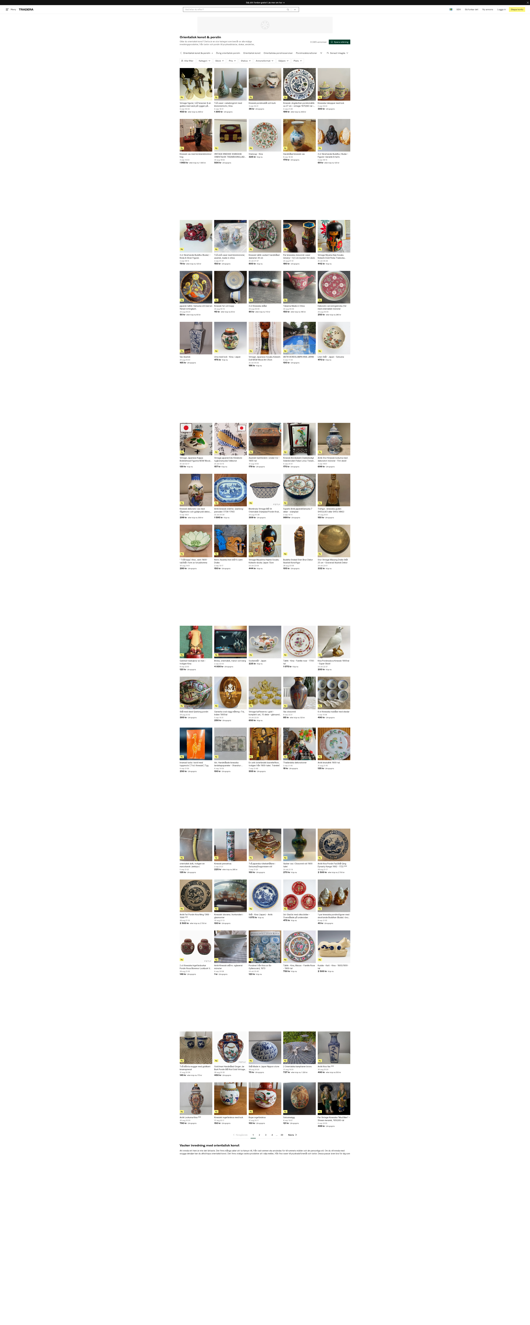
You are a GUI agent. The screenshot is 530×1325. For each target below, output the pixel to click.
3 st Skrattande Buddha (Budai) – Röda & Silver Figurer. (195, 256)
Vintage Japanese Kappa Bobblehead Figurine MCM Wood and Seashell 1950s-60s (195, 459)
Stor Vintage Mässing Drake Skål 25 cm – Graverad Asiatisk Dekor (333, 561)
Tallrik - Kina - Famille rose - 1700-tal (299, 662)
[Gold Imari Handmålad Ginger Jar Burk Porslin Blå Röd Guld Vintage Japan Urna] (230, 1047)
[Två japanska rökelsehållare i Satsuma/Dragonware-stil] (265, 845)
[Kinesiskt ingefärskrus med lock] (230, 1098)
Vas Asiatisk (185, 357)
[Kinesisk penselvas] (230, 845)
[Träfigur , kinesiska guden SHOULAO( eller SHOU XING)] (334, 490)
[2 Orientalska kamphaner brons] (299, 1047)
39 (282, 1135)
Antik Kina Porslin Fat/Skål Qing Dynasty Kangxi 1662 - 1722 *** (332, 865)
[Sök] (288, 9)
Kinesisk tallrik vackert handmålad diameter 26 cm (264, 256)
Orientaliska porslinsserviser (278, 53)
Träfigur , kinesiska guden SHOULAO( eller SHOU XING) (331, 510)
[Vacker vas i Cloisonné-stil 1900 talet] (299, 845)
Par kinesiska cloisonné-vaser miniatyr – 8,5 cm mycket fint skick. (299, 256)
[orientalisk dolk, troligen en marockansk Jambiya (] (196, 845)
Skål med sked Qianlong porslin (194, 711)
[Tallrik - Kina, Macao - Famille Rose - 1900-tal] (299, 946)
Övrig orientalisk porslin (228, 53)
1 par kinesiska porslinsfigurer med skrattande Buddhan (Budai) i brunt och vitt (334, 916)
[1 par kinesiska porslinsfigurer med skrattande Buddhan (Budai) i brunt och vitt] (334, 896)
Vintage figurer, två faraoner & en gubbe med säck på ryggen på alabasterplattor (195, 104)
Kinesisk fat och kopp (224, 306)
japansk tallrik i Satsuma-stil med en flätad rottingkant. (196, 307)
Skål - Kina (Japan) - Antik (260, 914)
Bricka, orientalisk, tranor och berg (230, 661)
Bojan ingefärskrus (257, 1117)
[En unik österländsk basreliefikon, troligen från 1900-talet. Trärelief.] (265, 744)
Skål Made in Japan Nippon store (264, 1066)
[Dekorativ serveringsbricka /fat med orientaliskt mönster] (334, 287)
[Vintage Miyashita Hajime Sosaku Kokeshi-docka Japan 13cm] (265, 541)
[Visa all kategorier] (321, 53)
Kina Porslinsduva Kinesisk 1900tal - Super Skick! (333, 662)
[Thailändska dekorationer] (299, 744)
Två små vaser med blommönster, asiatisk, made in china (229, 256)
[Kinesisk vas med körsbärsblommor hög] (196, 135)
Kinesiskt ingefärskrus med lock (228, 1117)
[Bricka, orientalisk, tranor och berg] (230, 642)
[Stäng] (528, 2)
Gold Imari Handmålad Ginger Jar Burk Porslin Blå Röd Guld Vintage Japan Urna (229, 1068)
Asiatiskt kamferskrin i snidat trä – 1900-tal (264, 459)
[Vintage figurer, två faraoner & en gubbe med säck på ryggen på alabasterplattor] (196, 84)
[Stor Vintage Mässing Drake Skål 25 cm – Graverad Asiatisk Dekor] (334, 541)
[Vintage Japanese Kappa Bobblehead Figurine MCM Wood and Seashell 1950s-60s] (196, 439)
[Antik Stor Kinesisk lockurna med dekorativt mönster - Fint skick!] (334, 439)
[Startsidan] (26, 9)
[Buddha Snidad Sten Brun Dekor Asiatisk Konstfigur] (299, 541)
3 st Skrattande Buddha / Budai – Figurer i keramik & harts (333, 155)
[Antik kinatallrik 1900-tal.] (334, 744)
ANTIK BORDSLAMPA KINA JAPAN (298, 357)
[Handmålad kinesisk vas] (299, 135)
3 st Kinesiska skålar (258, 306)
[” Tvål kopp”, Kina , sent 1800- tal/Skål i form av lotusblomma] (196, 541)
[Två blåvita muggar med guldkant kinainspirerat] (196, 1047)
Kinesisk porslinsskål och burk (262, 103)
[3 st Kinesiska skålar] (265, 287)
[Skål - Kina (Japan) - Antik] (265, 896)
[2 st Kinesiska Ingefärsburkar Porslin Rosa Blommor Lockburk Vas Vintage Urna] (196, 946)
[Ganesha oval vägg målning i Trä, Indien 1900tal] (230, 693)
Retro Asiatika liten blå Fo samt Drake (228, 561)
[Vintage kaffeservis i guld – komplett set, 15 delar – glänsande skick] (265, 693)
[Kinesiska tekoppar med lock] (334, 84)
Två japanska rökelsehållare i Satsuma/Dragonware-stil (262, 865)
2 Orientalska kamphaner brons (297, 1066)
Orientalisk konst (251, 53)
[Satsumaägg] (299, 1098)
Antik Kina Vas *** (326, 1066)
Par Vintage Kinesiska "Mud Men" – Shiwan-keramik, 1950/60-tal (334, 1118)
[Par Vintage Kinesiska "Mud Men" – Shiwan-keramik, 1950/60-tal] (334, 1098)
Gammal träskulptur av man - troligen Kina (193, 662)
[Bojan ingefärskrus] (265, 1098)
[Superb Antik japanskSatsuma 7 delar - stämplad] (299, 490)
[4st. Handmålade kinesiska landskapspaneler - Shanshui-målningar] (230, 744)
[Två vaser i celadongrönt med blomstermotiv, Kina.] (230, 84)
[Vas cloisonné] (299, 693)
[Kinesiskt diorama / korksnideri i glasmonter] (230, 896)
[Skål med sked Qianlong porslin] (196, 693)
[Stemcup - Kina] (265, 135)
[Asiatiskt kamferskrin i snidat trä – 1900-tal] (265, 439)
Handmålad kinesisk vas (294, 154)
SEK (458, 9)
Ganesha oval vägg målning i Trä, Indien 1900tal (229, 713)
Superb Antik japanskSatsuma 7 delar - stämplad (297, 510)
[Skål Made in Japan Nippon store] (265, 1047)
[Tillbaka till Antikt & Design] (181, 53)
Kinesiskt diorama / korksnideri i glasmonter (228, 916)
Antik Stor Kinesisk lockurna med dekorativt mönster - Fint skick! (333, 459)
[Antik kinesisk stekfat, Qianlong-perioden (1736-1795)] (230, 490)
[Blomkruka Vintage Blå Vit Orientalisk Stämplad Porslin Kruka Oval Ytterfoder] (265, 490)
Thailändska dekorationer (295, 762)
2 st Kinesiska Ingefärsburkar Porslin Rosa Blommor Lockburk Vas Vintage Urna (196, 967)
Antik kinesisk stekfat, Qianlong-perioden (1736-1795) (229, 510)
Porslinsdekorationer (306, 53)
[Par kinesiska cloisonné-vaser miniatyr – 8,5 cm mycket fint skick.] (299, 236)
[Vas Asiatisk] (196, 338)
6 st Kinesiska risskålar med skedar (333, 711)
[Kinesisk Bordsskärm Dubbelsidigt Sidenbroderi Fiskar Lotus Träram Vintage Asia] (299, 439)
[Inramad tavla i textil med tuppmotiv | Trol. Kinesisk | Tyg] (196, 744)
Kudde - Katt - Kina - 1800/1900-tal (333, 966)
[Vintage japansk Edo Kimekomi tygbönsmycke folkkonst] (230, 439)
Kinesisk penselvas (222, 863)
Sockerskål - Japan (257, 661)
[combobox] (237, 9)
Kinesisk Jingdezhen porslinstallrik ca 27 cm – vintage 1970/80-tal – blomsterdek (298, 104)
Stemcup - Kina (256, 154)
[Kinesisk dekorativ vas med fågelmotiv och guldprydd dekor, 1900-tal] (196, 490)
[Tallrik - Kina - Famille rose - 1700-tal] (299, 642)
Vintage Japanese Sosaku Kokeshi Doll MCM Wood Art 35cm (264, 358)
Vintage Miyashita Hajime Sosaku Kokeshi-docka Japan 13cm (264, 561)
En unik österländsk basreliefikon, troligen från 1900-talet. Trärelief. (264, 764)
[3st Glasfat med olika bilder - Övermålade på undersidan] (299, 896)
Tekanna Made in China (294, 306)
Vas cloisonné (289, 711)
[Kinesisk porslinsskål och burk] (265, 84)
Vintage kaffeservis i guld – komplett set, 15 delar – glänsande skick (265, 713)
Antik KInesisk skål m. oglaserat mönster (228, 966)
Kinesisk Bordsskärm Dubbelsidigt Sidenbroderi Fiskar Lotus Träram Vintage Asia (298, 459)
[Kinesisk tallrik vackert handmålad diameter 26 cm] (265, 236)
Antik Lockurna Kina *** (190, 1117)
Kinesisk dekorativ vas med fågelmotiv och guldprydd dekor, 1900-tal (195, 510)
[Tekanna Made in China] (299, 287)
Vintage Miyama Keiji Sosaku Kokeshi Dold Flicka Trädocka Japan (331, 256)
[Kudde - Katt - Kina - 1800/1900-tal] (334, 946)
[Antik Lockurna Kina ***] (196, 1098)
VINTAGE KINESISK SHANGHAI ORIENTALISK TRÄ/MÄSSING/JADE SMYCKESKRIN (230, 155)
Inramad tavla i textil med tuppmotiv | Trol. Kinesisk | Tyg (194, 764)
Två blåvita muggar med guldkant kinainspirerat (195, 1068)
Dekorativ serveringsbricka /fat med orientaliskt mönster (332, 307)
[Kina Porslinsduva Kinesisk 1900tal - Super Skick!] (334, 642)
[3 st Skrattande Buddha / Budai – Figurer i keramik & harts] (334, 135)
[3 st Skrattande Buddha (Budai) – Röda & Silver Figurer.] (196, 236)
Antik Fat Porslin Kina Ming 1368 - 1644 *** (195, 916)
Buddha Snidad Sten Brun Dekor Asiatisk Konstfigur (298, 561)
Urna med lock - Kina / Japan (227, 357)
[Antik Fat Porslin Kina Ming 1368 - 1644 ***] (196, 896)
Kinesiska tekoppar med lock (331, 103)
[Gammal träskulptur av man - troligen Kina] (196, 642)
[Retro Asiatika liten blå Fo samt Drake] (230, 541)
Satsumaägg (289, 1117)
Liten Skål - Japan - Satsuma (331, 357)
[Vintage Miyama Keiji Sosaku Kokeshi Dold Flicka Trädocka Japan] (334, 236)
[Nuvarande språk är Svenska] (451, 9)
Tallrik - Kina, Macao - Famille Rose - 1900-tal (299, 966)
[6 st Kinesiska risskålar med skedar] (334, 693)
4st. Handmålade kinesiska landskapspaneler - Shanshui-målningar (227, 764)
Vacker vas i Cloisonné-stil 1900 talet (297, 865)
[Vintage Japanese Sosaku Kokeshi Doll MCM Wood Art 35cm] (265, 338)
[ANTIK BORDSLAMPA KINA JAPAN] (299, 338)
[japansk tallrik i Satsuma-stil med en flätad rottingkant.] (196, 287)
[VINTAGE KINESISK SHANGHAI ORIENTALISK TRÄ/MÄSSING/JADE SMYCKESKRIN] (230, 135)
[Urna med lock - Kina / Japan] (230, 338)
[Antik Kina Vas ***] (334, 1047)
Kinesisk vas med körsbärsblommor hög (196, 155)
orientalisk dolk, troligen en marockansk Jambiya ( (192, 865)
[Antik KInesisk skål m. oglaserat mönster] (230, 946)
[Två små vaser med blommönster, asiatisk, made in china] (230, 236)
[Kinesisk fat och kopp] (230, 287)
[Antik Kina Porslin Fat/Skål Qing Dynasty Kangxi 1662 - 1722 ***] (334, 845)
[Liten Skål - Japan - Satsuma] (334, 338)
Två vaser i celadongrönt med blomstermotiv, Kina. (228, 104)
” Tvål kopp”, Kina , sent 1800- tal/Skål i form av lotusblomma (193, 561)
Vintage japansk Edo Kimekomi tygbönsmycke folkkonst (228, 459)
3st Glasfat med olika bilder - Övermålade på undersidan (296, 916)
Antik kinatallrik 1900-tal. (329, 762)
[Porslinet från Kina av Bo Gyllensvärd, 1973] (265, 946)
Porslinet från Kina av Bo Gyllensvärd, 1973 (260, 966)
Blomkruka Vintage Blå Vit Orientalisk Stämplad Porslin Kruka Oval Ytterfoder (264, 510)
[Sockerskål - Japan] (265, 642)
